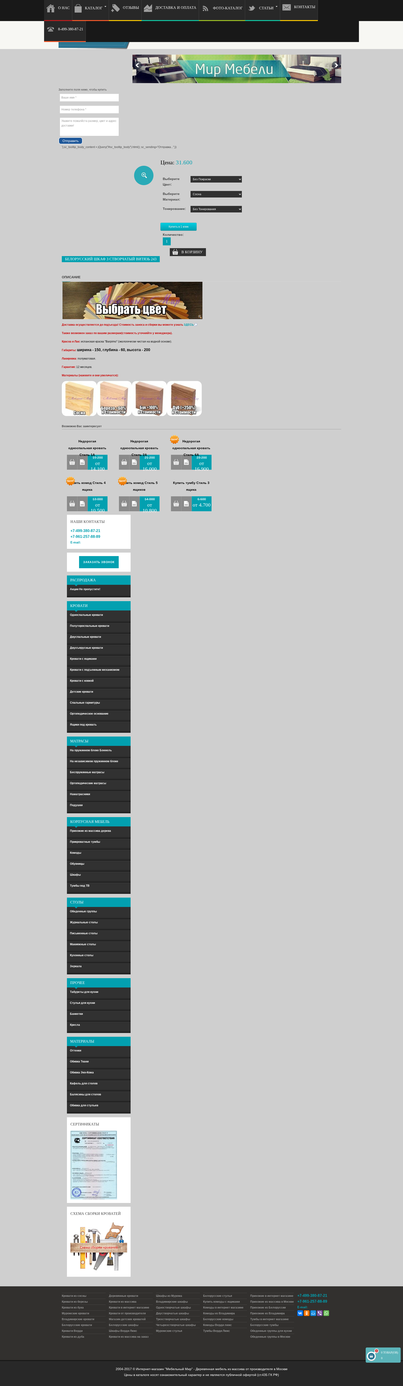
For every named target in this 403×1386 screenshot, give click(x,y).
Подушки (76, 805)
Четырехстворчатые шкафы (176, 1325)
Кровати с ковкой (82, 680)
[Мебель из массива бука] (149, 398)
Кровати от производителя (127, 1313)
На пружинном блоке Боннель (91, 750)
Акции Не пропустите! (85, 589)
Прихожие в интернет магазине (271, 1296)
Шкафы (75, 874)
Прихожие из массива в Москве (272, 1301)
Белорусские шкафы (123, 1325)
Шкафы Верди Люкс (123, 1331)
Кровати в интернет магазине (129, 1307)
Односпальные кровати (86, 615)
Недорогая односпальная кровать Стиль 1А (87, 448)
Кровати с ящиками (83, 658)
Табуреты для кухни (84, 992)
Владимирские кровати (78, 1319)
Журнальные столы (84, 922)
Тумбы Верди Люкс (216, 1331)
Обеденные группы (83, 911)
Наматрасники (80, 794)
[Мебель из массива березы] (114, 398)
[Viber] (320, 1313)
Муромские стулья (169, 1331)
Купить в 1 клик (178, 226)
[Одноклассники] (306, 1313)
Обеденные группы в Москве (270, 1336)
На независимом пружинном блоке (94, 761)
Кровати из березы (75, 1301)
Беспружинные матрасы (87, 772)
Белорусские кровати (77, 1325)
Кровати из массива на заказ (129, 1336)
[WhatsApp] (326, 1313)
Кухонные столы (81, 955)
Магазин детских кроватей (127, 1319)
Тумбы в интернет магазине (269, 1319)
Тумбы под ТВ (80, 885)
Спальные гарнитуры (85, 702)
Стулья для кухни (82, 1003)
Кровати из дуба (73, 1336)
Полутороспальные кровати (89, 626)
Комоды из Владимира (219, 1313)
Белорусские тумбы (264, 1325)
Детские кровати (81, 691)
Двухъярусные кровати (86, 647)
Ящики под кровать (83, 724)
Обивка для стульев (84, 1105)
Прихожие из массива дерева (90, 830)
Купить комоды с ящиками (221, 1301)
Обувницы (77, 863)
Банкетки (76, 1014)
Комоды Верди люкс (217, 1325)
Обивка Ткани (79, 1061)
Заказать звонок (99, 562)
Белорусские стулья (217, 1296)
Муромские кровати (75, 1313)
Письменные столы (83, 933)
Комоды (75, 852)
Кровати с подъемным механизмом (94, 669)
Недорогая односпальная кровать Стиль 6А (191, 448)
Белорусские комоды (218, 1319)
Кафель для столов (83, 1083)
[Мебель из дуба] (184, 398)
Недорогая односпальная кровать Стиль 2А (139, 448)
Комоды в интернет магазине (223, 1307)
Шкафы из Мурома (169, 1296)
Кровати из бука (73, 1307)
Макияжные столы (83, 944)
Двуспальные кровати (85, 636)
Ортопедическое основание (89, 713)
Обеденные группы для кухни (271, 1331)
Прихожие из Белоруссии (268, 1307)
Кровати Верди (72, 1331)
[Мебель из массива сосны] (79, 398)
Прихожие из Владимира (267, 1313)
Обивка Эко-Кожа (82, 1072)
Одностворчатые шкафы (173, 1307)
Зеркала (76, 966)
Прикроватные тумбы (85, 841)
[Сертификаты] (93, 1165)
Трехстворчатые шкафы (173, 1319)
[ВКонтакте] (300, 1313)
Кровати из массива (122, 1301)
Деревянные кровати (123, 1296)
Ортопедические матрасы (88, 783)
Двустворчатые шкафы (172, 1313)
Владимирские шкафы (172, 1301)
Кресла (75, 1024)
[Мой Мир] (313, 1313)
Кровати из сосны (74, 1296)
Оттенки (75, 1050)
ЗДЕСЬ (189, 324)
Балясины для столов (85, 1094)
